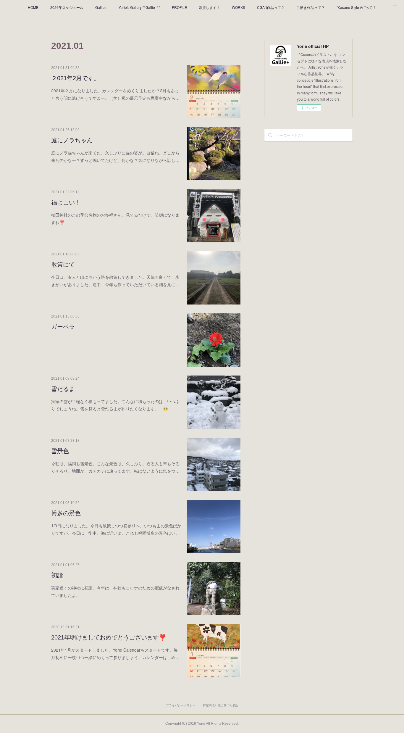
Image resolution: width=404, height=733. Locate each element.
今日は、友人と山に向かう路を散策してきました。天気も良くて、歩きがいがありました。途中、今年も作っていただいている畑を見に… (115, 280)
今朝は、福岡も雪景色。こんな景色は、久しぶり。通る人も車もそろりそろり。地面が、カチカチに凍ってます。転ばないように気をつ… (115, 467)
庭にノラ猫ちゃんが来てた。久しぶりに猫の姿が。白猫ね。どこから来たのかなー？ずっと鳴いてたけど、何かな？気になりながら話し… (115, 156)
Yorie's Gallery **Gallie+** (139, 7)
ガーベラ (63, 326)
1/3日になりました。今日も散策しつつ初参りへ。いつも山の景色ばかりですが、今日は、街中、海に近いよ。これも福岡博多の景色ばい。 (116, 529)
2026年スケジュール (66, 7)
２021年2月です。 (75, 78)
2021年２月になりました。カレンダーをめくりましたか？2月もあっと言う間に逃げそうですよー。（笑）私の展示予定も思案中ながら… (115, 94)
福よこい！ (66, 202)
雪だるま (63, 389)
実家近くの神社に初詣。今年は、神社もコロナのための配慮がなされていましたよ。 (115, 591)
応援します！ (209, 7)
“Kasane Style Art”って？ (356, 7)
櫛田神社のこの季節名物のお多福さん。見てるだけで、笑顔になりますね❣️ (115, 218)
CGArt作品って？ (271, 7)
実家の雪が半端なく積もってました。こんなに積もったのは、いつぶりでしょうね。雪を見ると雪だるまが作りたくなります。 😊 (115, 405)
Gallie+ (101, 7)
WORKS (238, 7)
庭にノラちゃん (72, 140)
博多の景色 (66, 513)
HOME (33, 7)
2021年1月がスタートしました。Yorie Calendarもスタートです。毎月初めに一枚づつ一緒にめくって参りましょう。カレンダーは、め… (115, 653)
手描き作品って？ (310, 7)
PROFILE (179, 7)
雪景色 (60, 451)
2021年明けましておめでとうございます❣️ (108, 637)
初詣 (57, 575)
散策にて (63, 264)
